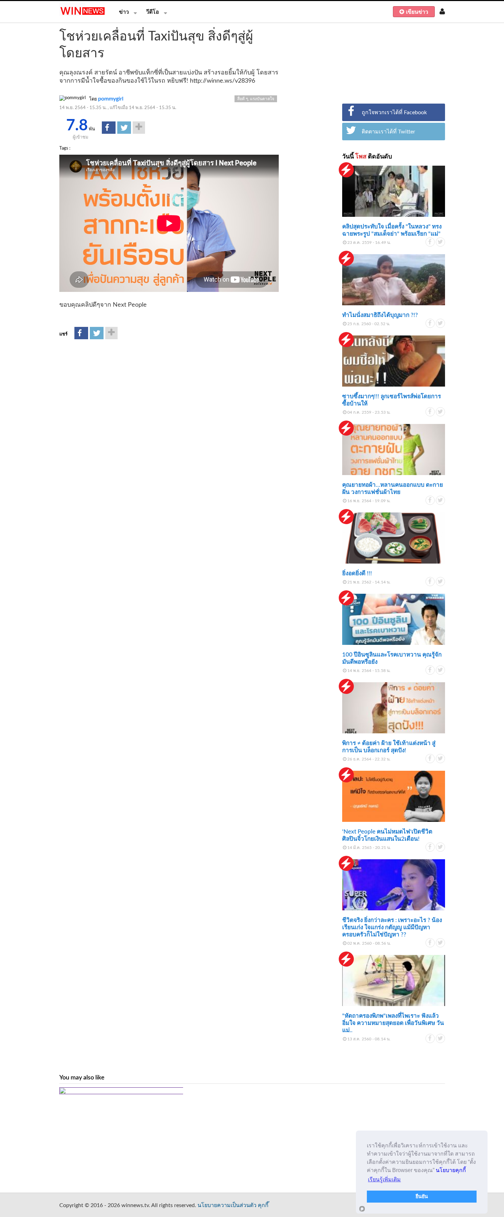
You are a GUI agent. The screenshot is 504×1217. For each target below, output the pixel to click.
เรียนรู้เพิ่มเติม (384, 1179)
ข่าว (124, 12)
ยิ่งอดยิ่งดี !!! (357, 573)
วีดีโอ (152, 12)
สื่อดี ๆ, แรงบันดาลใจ (255, 99)
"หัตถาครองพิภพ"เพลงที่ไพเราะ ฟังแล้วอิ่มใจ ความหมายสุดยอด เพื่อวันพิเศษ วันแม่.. (393, 1023)
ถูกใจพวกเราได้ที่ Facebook (394, 112)
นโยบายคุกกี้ (451, 1170)
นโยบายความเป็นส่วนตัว (226, 1205)
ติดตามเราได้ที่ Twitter (388, 131)
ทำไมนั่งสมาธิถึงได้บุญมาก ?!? (380, 315)
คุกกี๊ (263, 1205)
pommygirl (110, 99)
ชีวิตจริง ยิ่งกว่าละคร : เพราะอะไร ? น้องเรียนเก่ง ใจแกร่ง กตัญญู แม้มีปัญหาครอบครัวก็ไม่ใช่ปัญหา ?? (392, 927)
